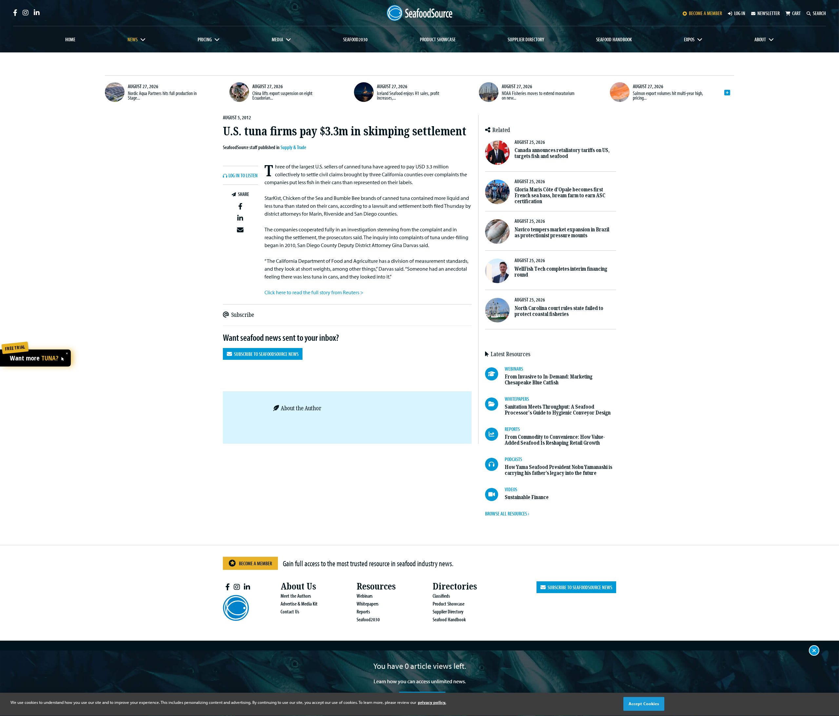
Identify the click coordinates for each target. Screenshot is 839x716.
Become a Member (255, 563)
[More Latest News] (727, 93)
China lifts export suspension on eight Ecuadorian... (282, 95)
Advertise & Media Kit (299, 603)
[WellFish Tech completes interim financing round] (497, 271)
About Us (298, 586)
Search (819, 13)
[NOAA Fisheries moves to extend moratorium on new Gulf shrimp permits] (488, 92)
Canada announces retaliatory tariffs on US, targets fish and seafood (562, 153)
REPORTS (512, 429)
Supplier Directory (526, 39)
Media (277, 39)
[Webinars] (495, 373)
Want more (34, 358)
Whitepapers (368, 603)
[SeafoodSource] (419, 13)
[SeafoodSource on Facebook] (15, 13)
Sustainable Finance (527, 497)
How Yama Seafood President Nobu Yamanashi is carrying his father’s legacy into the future (558, 470)
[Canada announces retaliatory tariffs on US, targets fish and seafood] (497, 152)
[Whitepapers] (495, 404)
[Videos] (495, 494)
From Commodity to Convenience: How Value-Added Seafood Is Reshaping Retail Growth (555, 440)
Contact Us (290, 611)
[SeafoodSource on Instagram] (26, 13)
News (132, 39)
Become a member (705, 13)
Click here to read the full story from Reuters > (313, 292)
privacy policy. (432, 702)
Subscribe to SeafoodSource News (265, 354)
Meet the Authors (296, 595)
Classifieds (441, 595)
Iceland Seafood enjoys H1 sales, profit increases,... (408, 95)
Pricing (205, 39)
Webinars (365, 595)
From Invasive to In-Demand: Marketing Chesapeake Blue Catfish (549, 379)
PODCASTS (513, 459)
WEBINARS (514, 368)
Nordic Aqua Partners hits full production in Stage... (162, 95)
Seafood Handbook (614, 39)
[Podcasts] (495, 464)
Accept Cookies (644, 703)
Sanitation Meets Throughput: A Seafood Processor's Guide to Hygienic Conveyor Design (558, 409)
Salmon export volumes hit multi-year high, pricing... (668, 95)
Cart (796, 13)
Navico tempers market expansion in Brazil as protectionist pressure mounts (562, 232)
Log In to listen (243, 176)
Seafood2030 (355, 39)
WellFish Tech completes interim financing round (561, 272)
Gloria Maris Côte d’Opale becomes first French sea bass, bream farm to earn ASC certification (560, 195)
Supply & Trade (293, 147)
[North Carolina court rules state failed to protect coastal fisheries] (497, 310)
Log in (739, 13)
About (760, 39)
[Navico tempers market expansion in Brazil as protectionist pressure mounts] (497, 231)
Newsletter (768, 13)
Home (70, 39)
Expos (689, 39)
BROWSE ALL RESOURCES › (507, 513)
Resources (376, 586)
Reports (363, 611)
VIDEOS (511, 489)
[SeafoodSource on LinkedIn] (37, 13)
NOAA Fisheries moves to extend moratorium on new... (538, 95)
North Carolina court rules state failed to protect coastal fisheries (559, 311)
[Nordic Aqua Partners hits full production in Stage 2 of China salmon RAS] (115, 92)
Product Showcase (438, 39)
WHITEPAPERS (517, 399)
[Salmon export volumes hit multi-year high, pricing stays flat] (620, 92)
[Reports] (495, 434)
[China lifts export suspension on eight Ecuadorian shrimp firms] (239, 92)
